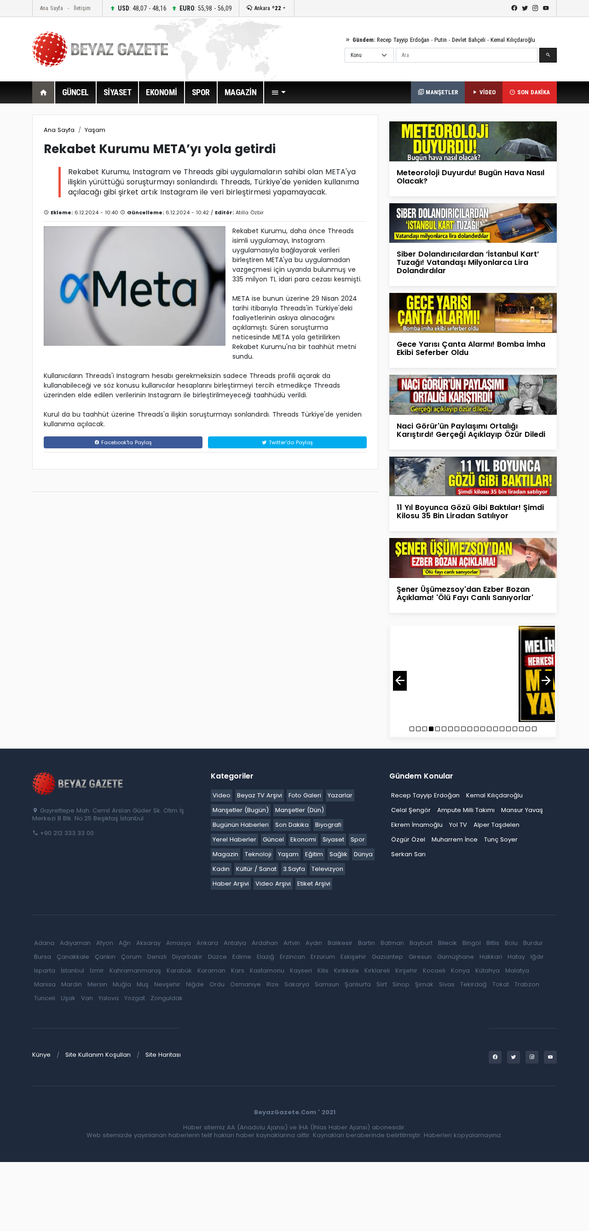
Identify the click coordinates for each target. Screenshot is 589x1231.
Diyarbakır (187, 956)
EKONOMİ (161, 92)
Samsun (327, 984)
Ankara (266, 8)
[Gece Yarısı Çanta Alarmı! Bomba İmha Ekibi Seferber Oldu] (473, 312)
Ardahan (265, 943)
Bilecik (447, 943)
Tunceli (44, 998)
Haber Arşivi (231, 883)
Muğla (122, 984)
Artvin (291, 943)
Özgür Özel (408, 839)
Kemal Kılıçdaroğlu (513, 39)
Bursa (42, 956)
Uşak (68, 998)
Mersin (97, 984)
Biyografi (328, 824)
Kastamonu (267, 970)
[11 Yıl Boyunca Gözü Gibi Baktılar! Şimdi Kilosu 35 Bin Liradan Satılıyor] (473, 475)
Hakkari (490, 956)
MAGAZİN (241, 92)
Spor (358, 839)
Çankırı (105, 956)
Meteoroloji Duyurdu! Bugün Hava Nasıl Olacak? (470, 176)
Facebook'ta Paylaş (125, 442)
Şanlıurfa (358, 984)
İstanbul (72, 970)
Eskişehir (353, 956)
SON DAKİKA (532, 92)
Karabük (179, 970)
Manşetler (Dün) (299, 810)
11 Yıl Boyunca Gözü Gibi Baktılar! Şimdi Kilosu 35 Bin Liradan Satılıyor (470, 511)
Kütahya (487, 970)
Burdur (533, 943)
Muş (143, 984)
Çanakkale (73, 956)
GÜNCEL (75, 92)
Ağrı (125, 943)
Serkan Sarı (408, 854)
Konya (460, 970)
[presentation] (400, 681)
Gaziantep (387, 956)
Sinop (401, 984)
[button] (278, 92)
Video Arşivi (273, 883)
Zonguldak (166, 998)
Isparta (44, 970)
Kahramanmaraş (135, 970)
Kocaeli (434, 970)
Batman (392, 943)
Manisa (45, 984)
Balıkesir (340, 943)
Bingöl (471, 943)
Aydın (314, 943)
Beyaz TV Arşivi (259, 795)
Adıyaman (75, 943)
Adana (44, 943)
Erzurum (323, 956)
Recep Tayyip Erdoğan (403, 39)
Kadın (221, 869)
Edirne (241, 956)
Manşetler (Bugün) (241, 810)
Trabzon (526, 984)
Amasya (178, 943)
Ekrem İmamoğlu (417, 824)
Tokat (500, 984)
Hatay (516, 956)
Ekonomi (303, 839)
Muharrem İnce (455, 839)
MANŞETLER (441, 92)
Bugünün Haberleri (241, 824)
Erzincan (292, 956)
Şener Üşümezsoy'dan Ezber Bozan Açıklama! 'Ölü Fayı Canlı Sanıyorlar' (465, 593)
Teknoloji (258, 854)
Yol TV (458, 824)
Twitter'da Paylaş (290, 442)
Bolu (511, 943)
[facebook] (514, 8)
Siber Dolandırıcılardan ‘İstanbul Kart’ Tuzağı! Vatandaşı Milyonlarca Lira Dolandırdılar (468, 262)
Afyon (104, 943)
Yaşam (95, 130)
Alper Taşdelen (497, 824)
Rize (272, 984)
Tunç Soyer (501, 839)
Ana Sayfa (51, 8)
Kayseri (301, 970)
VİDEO (487, 92)
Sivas (447, 984)
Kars (237, 970)
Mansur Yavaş (522, 810)
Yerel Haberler (234, 839)
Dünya (363, 854)
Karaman (211, 970)
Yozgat (134, 998)
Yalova (108, 998)
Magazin (225, 854)
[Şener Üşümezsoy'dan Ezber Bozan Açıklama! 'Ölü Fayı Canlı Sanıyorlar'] (473, 557)
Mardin (71, 984)
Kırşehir (406, 970)
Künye (41, 1054)
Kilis (323, 970)
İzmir (97, 970)
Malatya (517, 970)
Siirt (381, 984)
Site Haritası (163, 1054)
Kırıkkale (346, 970)
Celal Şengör (411, 810)
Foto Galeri (305, 795)
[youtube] (546, 8)
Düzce (217, 956)
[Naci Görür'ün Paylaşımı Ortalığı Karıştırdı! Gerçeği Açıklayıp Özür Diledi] (473, 394)
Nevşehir (167, 984)
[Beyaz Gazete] (78, 782)
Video (222, 795)
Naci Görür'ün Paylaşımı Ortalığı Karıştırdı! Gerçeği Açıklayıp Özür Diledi (471, 430)
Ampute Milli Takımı (466, 810)
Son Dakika (292, 824)
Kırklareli (377, 970)
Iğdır (537, 956)
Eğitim (314, 854)
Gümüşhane (455, 956)
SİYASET (118, 92)
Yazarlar (340, 795)
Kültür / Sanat (256, 869)
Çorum (131, 956)
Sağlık (338, 854)
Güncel (273, 839)
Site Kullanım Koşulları (98, 1054)
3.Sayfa (294, 869)
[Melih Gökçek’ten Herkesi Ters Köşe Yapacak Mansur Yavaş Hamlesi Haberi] (473, 674)
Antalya (235, 943)
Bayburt (421, 943)
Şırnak (424, 984)
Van (87, 998)
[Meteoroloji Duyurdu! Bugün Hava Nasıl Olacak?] (473, 141)
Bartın (366, 943)
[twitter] (524, 8)
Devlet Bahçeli (468, 39)
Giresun (420, 956)
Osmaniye (245, 984)
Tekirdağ (473, 984)
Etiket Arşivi (313, 883)
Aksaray (148, 943)
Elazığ (265, 956)
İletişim (82, 8)
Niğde (195, 984)
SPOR (201, 92)
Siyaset (333, 839)
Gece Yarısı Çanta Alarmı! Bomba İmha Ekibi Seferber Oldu (471, 348)
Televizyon (327, 869)
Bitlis (492, 943)
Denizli (157, 956)
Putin (440, 39)
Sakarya (296, 984)
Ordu (217, 984)
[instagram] (535, 8)
